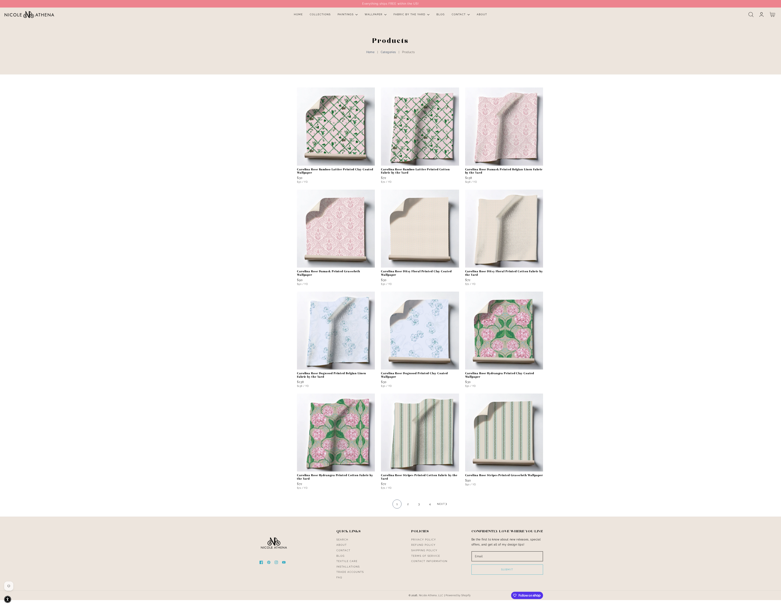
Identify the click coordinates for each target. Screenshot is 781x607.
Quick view (336, 161)
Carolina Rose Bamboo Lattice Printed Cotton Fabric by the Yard (415, 171)
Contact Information (429, 561)
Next (441, 504)
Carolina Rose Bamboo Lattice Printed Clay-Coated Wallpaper (335, 171)
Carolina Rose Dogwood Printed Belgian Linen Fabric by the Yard (331, 375)
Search (342, 539)
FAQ (339, 577)
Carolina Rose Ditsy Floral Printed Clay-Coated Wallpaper (416, 273)
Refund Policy (423, 545)
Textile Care (347, 561)
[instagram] (276, 563)
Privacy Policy (423, 539)
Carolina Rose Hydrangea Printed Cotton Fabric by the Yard (335, 477)
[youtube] (284, 563)
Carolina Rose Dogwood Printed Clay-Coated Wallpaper (414, 375)
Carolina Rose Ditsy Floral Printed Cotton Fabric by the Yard (504, 273)
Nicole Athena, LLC (431, 595)
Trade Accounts (350, 572)
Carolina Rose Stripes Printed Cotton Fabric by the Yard (419, 477)
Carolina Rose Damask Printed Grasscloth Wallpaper (328, 273)
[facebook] (261, 563)
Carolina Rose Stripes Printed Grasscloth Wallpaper (504, 475)
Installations (348, 566)
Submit (507, 569)
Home (370, 52)
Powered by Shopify (458, 595)
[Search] (751, 14)
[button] (751, 15)
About (341, 545)
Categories (388, 52)
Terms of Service (425, 556)
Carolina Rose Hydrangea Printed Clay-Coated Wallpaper (499, 375)
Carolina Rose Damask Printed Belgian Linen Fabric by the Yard (504, 171)
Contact (343, 550)
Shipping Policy (424, 550)
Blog (340, 556)
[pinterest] (269, 563)
